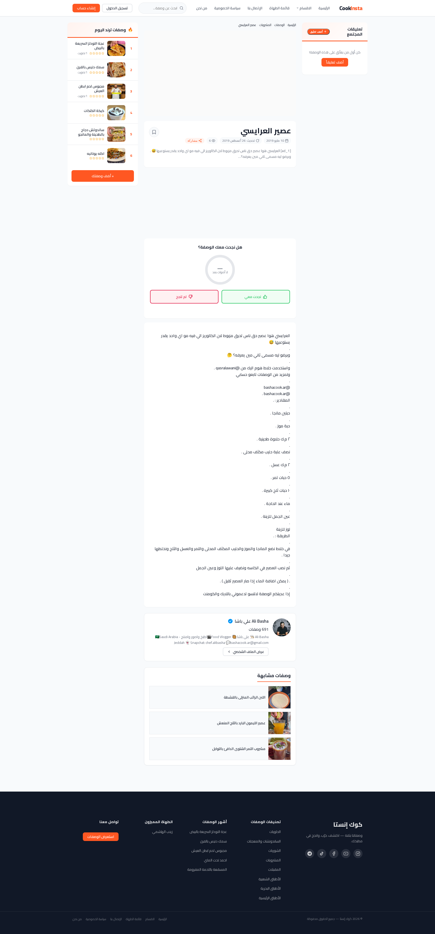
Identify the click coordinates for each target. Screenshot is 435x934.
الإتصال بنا (254, 8)
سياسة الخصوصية (227, 8)
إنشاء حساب (86, 8)
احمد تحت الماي (215, 860)
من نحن (201, 8)
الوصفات (279, 24)
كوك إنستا (347, 824)
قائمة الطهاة (279, 8)
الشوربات (274, 850)
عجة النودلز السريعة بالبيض (89, 45)
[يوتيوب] (345, 853)
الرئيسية (324, 8)
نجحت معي (252, 296)
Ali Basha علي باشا (252, 621)
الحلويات (275, 831)
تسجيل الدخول (117, 8)
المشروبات (265, 24)
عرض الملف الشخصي (248, 651)
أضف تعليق (316, 31)
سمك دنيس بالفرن (90, 67)
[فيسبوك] (333, 853)
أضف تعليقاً (335, 62)
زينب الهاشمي (162, 831)
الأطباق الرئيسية (270, 898)
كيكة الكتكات (94, 110)
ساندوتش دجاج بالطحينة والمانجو (91, 132)
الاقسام (305, 8)
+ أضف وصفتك (103, 176)
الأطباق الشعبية (270, 879)
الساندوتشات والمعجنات (264, 841)
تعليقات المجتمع (354, 31)
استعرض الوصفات (100, 836)
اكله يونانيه (95, 153)
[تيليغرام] (309, 853)
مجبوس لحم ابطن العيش (91, 88)
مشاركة (192, 140)
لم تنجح (181, 296)
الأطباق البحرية (271, 888)
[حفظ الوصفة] (154, 132)
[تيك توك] (321, 853)
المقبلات (274, 869)
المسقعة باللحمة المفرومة (207, 869)
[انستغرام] (357, 853)
